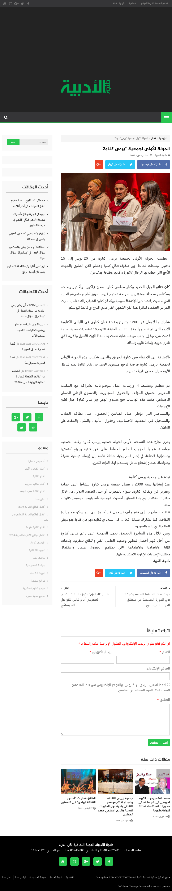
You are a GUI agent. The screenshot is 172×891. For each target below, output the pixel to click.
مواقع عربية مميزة (35, 596)
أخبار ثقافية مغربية (35, 484)
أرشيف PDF (118, 3)
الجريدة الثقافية (37, 550)
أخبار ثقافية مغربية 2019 (32, 491)
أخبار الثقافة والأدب (35, 469)
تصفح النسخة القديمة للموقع (154, 3)
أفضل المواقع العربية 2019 (31, 507)
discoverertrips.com (159, 886)
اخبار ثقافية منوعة (35, 527)
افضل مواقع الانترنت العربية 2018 (27, 535)
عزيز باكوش (38, 324)
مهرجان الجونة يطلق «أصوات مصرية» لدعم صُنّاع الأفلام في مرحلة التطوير (29, 219)
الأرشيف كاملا (37, 543)
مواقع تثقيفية (38, 581)
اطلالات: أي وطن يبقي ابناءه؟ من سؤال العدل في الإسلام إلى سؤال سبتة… (27, 252)
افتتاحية (132, 3)
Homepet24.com (137, 886)
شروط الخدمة (37, 573)
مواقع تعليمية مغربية (34, 588)
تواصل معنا (39, 558)
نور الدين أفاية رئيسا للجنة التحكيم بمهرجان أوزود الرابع (26, 269)
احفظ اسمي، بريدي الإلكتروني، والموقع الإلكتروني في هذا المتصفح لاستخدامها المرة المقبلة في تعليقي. (121, 687)
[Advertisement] (86, 44)
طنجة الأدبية (161, 155)
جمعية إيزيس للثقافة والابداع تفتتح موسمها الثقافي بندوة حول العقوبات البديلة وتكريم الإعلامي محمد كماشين (115, 806)
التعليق (163, 700)
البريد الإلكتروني (102, 652)
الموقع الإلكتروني (158, 668)
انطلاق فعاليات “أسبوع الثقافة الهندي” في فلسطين (78, 800)
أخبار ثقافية (39, 476)
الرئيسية (163, 138)
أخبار (153, 138)
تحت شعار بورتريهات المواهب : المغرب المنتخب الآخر (30, 330)
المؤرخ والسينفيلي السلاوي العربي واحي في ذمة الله (27, 236)
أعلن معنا (40, 499)
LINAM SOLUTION (119, 877)
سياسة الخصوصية (35, 565)
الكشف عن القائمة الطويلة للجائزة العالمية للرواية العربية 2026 (28, 376)
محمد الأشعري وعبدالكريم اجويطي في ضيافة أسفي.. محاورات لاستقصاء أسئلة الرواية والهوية (153, 804)
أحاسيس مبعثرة (36, 461)
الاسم (164, 652)
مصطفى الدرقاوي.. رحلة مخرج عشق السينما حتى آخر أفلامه (28, 203)
